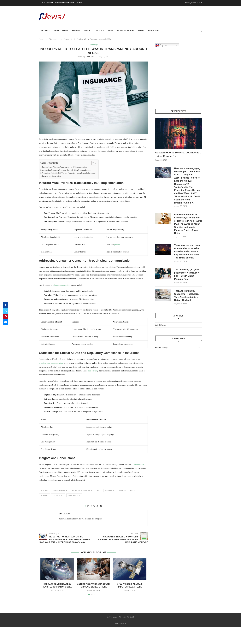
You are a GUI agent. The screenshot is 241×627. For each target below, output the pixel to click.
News (110, 31)
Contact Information (64, 3)
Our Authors (47, 3)
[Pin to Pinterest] (5, 316)
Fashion (76, 31)
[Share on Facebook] (5, 305)
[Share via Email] (5, 322)
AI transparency (60, 490)
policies (117, 244)
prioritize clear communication (51, 363)
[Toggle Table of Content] (92, 163)
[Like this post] (88, 506)
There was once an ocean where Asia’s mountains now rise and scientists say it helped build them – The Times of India (187, 251)
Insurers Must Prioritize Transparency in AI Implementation (64, 167)
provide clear (139, 464)
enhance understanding (61, 285)
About (79, 3)
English (163, 45)
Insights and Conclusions (51, 176)
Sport (141, 31)
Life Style (99, 31)
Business (45, 31)
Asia (98, 490)
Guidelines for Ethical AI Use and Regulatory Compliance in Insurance (69, 173)
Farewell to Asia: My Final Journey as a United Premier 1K (178, 154)
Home (41, 39)
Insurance (109, 490)
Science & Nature (125, 31)
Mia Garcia (90, 57)
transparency (74, 495)
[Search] (200, 31)
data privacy (92, 371)
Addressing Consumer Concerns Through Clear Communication (66, 170)
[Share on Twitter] (5, 311)
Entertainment (61, 31)
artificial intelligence (82, 490)
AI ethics (44, 490)
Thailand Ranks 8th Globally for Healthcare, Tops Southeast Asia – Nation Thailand (186, 295)
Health (87, 31)
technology (58, 495)
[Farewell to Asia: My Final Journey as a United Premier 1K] (178, 133)
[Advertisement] (151, 16)
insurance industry (127, 490)
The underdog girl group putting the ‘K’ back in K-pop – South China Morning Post (187, 274)
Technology (154, 31)
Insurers (44, 495)
